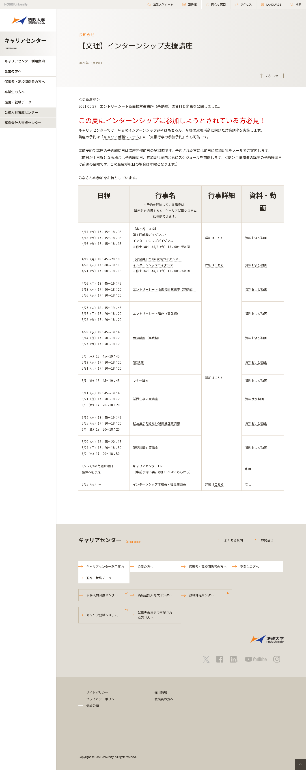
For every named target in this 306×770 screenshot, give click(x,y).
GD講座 (138, 362)
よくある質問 (233, 540)
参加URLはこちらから (173, 472)
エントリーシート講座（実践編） (156, 313)
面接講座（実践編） (147, 338)
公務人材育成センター (21, 112)
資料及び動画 (254, 399)
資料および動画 (256, 238)
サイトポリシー (97, 692)
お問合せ (267, 540)
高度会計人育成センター (22, 122)
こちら (219, 377)
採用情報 (161, 692)
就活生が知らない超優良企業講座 (156, 423)
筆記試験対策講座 (145, 447)
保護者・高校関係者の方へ (24, 81)
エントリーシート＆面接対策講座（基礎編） (164, 289)
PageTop (300, 764)
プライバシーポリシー (102, 699)
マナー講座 (141, 380)
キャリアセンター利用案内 (24, 61)
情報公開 (92, 705)
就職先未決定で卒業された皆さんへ (155, 615)
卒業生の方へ (14, 91)
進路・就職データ (17, 102)
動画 (248, 469)
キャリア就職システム (121, 136)
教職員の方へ (164, 699)
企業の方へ (12, 71)
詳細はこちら (214, 238)
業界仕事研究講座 (145, 399)
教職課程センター (201, 595)
